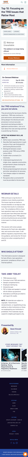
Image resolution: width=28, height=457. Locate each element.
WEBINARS (14, 386)
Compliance (7, 31)
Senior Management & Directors (14, 34)
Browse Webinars (14, 58)
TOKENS (14, 392)
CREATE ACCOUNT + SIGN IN (14, 420)
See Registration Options (11, 100)
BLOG (14, 406)
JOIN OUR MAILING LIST (14, 423)
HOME (14, 403)
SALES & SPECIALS (14, 394)
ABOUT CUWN (14, 409)
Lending (16, 31)
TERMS (17, 434)
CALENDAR (14, 389)
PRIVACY (11, 434)
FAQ (14, 411)
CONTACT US (14, 425)
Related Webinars (12, 69)
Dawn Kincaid (15, 329)
